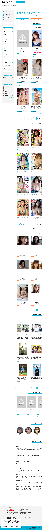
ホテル (35, 482)
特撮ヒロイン (20, 489)
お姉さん (25, 476)
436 (34, 310)
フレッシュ (6, 52)
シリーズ (5, 28)
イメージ (5, 62)
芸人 (34, 489)
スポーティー (7, 54)
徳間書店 (25, 449)
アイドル (27, 486)
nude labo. (27, 461)
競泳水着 (32, 465)
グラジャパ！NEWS (8, 19)
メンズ (36, 494)
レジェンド (28, 489)
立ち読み (26, 84)
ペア (18, 482)
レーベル (5, 25)
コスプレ (19, 465)
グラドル (19, 486)
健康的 (6, 50)
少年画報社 (18, 449)
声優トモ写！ (18, 461)
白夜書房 (34, 449)
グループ (30, 482)
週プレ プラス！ (7, 17)
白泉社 (31, 449)
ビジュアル (5, 34)
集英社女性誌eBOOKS (20, 455)
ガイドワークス (23, 448)
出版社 (5, 22)
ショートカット (7, 43)
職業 (4, 68)
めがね (38, 465)
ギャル (6, 59)
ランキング (4, 79)
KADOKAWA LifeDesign (35, 448)
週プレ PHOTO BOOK (20, 454)
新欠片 (28, 449)
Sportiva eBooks (37, 455)
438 (39, 310)
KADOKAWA (28, 448)
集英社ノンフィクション (29, 455)
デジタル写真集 (7, 14)
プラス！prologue (27, 460)
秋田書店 (17, 448)
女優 (33, 486)
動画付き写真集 (34, 460)
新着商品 (4, 77)
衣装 (4, 31)
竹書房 (22, 449)
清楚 (26, 477)
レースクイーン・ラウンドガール (24, 488)
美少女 (19, 476)
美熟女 (32, 476)
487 (31, 387)
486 (28, 387)
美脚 (6, 45)
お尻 (6, 41)
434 (28, 310)
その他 (5, 70)
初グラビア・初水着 (27, 494)
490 (39, 387)
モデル (39, 486)
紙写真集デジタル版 (20, 460)
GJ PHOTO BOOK (35, 454)
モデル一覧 (10, 97)
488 (34, 387)
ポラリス (23, 461)
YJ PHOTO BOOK (28, 454)
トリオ (23, 482)
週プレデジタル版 (8, 15)
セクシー (19, 477)
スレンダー (6, 36)
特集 (3, 80)
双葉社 (38, 449)
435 (31, 310)
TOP (2, 5)
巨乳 (6, 39)
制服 (25, 465)
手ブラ (19, 494)
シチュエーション (7, 65)
